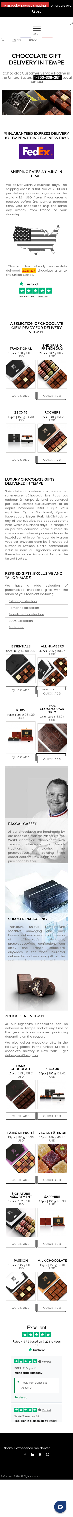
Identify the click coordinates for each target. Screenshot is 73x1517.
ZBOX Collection (21, 621)
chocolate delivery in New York (31, 1051)
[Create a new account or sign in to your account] (71, 23)
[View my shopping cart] (2, 40)
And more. (16, 627)
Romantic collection (24, 608)
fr (19, 40)
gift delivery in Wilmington (36, 1053)
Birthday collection (23, 601)
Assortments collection (26, 614)
